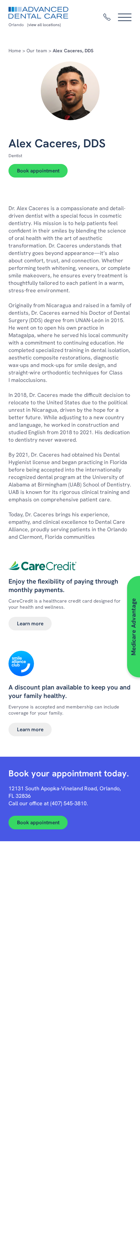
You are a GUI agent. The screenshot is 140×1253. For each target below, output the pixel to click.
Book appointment (38, 170)
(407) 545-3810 (68, 803)
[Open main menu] (125, 17)
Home (14, 51)
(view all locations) (44, 24)
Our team (37, 51)
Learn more (30, 623)
